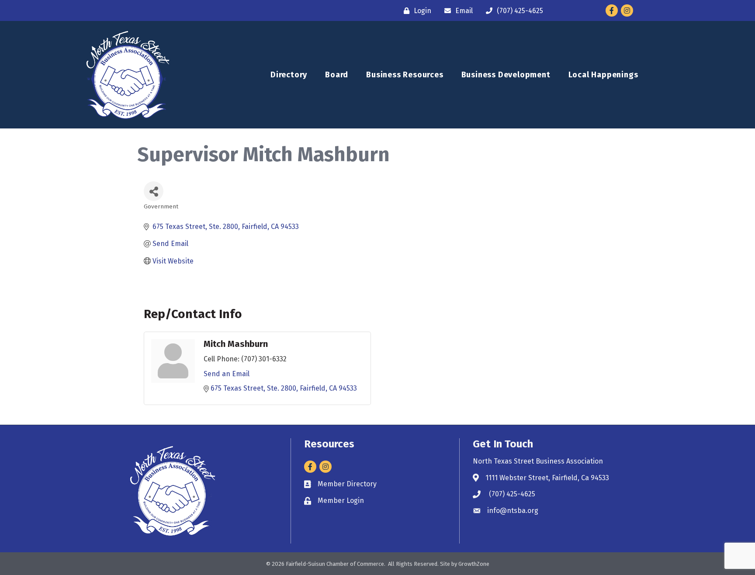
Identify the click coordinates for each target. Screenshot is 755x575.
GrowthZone (473, 564)
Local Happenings (603, 75)
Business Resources (404, 75)
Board (336, 75)
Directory (288, 75)
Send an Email (226, 374)
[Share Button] (153, 191)
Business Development (506, 75)
